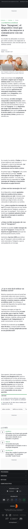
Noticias (10, 20)
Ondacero (3, 20)
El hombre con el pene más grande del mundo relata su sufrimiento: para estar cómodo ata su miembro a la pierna (16, 436)
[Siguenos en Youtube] (4, 499)
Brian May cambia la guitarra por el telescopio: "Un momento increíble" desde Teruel (16, 454)
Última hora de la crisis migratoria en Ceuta (10, 1)
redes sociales (6, 409)
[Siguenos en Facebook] (16, 499)
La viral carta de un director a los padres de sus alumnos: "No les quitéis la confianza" (13, 398)
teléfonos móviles (18, 409)
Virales (16, 20)
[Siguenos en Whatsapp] (24, 499)
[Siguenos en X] (20, 499)
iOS (20, 491)
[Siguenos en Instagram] (12, 499)
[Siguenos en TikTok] (8, 499)
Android (11, 491)
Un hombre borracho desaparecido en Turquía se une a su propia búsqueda (16, 445)
